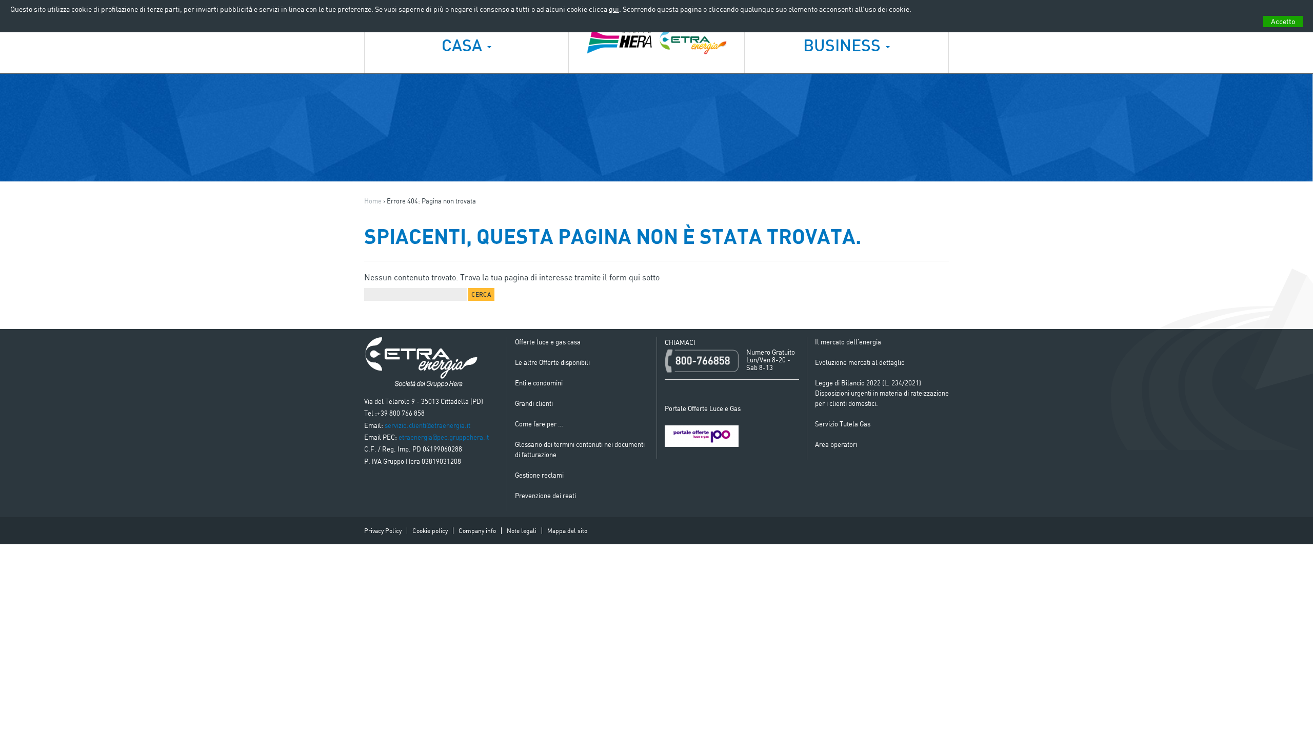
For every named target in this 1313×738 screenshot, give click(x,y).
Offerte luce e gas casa (548, 342)
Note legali (521, 530)
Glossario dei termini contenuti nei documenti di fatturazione (580, 449)
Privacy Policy (383, 530)
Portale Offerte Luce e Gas (703, 408)
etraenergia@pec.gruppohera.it (444, 437)
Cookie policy (430, 530)
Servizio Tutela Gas (842, 424)
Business (844, 45)
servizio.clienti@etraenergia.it (427, 425)
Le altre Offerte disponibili (552, 362)
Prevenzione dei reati (545, 495)
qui (614, 9)
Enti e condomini (539, 383)
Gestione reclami (539, 475)
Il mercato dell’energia (848, 342)
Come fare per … (539, 424)
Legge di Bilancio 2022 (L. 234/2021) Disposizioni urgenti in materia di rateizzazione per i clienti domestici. (882, 393)
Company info (477, 530)
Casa (464, 45)
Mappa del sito (567, 530)
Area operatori (836, 444)
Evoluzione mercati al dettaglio (860, 362)
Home (373, 201)
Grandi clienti (534, 403)
